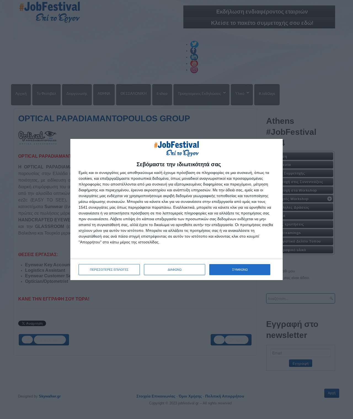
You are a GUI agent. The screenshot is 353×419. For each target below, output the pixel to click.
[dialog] (176, 209)
